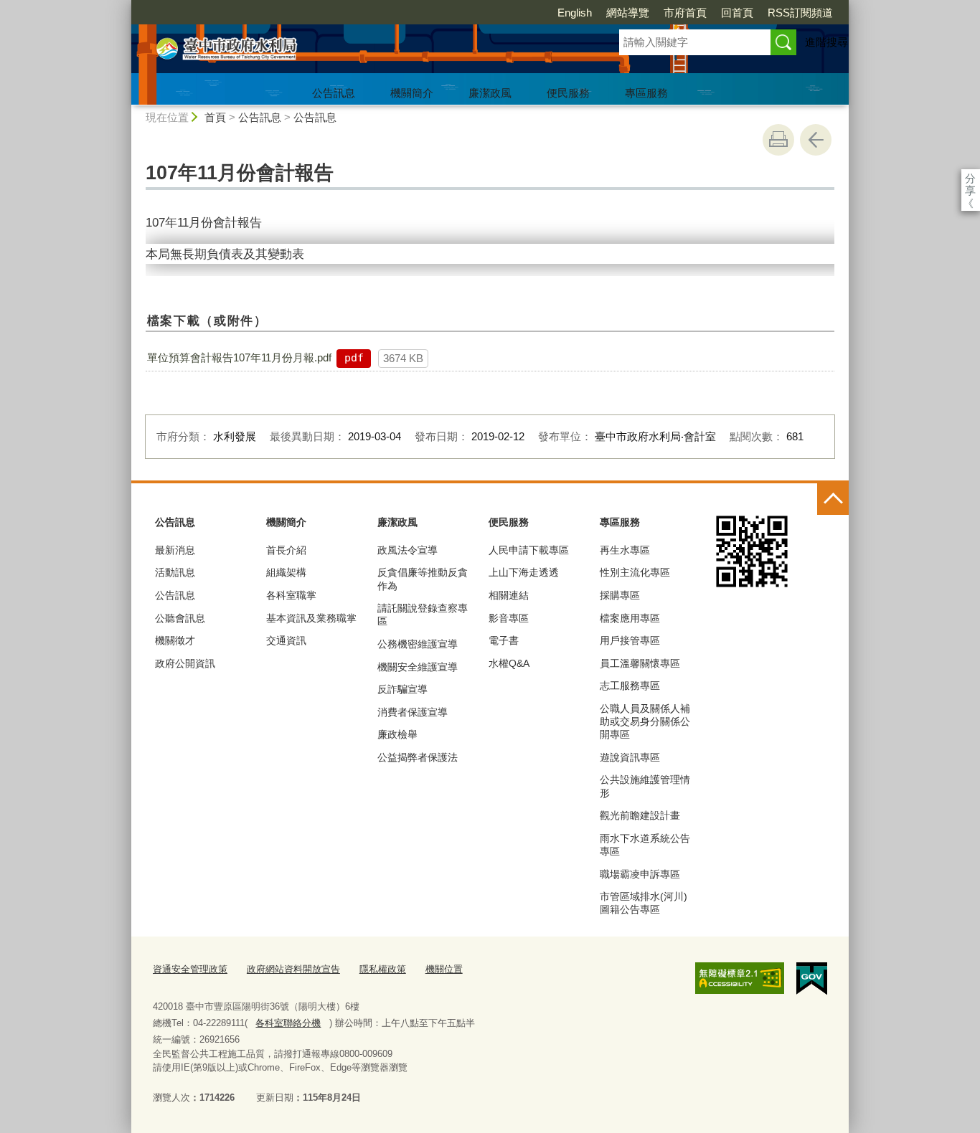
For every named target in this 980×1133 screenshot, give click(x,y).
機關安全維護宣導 (417, 667)
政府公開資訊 (185, 663)
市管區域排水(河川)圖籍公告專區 (643, 903)
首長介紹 (286, 550)
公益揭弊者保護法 (417, 757)
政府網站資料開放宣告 (293, 969)
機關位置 (444, 969)
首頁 (215, 117)
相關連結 (509, 595)
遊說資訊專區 (630, 757)
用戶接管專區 (630, 640)
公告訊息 (333, 93)
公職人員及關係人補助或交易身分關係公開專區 (645, 721)
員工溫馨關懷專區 (640, 663)
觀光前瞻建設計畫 (640, 815)
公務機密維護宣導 (417, 644)
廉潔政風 (490, 93)
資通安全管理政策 (190, 969)
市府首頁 (685, 12)
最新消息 (175, 550)
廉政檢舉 (397, 734)
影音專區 (509, 618)
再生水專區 (625, 550)
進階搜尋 (826, 42)
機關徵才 (175, 640)
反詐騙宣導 (402, 689)
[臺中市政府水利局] (358, 52)
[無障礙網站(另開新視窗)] (739, 978)
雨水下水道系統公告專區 (645, 845)
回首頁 (737, 12)
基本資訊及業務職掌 (311, 618)
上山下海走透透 (524, 572)
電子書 (504, 640)
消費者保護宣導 (412, 712)
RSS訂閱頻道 (800, 12)
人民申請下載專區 (529, 550)
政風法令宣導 (407, 550)
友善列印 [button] (778, 140)
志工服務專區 (630, 685)
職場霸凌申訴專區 (640, 874)
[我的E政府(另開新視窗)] (811, 978)
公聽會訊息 (180, 618)
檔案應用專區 (630, 618)
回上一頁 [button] (815, 140)
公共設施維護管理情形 (645, 786)
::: (125, 6)
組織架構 (286, 572)
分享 (970, 178)
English (574, 12)
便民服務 (568, 93)
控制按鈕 (833, 499)
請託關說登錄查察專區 (422, 614)
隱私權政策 (382, 969)
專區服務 (646, 93)
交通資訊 (286, 640)
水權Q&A (509, 663)
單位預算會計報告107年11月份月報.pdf (239, 357)
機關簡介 (411, 93)
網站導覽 (627, 12)
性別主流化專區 (635, 572)
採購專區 (620, 595)
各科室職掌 (291, 595)
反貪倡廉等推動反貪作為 (422, 578)
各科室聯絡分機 (288, 1023)
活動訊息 (175, 572)
